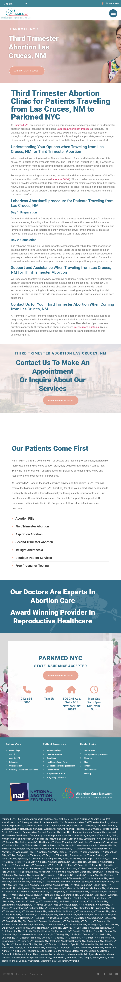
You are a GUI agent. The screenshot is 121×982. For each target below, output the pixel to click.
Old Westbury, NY (108, 875)
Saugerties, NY (95, 861)
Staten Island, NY (28, 842)
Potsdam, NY (74, 868)
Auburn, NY (7, 947)
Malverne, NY (86, 894)
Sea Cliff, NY (32, 861)
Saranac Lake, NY (24, 865)
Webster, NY (22, 848)
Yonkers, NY (99, 842)
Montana (6, 957)
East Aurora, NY (63, 931)
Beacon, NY (110, 941)
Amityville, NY (53, 947)
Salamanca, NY (43, 865)
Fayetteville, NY (78, 924)
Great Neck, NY (82, 918)
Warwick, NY (8, 852)
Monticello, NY (9, 888)
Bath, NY (43, 944)
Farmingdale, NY (96, 924)
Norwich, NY (39, 878)
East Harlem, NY (45, 931)
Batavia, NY (55, 944)
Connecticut (8, 954)
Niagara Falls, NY (20, 881)
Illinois (36, 954)
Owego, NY (24, 875)
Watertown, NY (68, 848)
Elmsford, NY (22, 927)
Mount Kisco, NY (102, 885)
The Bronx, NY (46, 842)
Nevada (16, 957)
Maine (52, 954)
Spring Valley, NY (71, 858)
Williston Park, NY (15, 845)
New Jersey (45, 957)
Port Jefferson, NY (108, 868)
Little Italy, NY (70, 898)
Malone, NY (101, 894)
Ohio (80, 957)
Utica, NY (77, 852)
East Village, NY (85, 927)
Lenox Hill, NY (21, 901)
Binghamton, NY (94, 941)
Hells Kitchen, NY (67, 914)
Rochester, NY (21, 868)
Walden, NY (45, 852)
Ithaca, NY (71, 908)
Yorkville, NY (85, 842)
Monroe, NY (59, 888)
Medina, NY (27, 891)
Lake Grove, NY (99, 901)
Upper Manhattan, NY (66, 842)
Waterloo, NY (83, 848)
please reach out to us (86, 327)
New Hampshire (29, 957)
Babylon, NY (105, 944)
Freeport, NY (103, 921)
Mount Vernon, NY (83, 885)
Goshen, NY (97, 918)
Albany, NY (110, 947)
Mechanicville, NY (43, 891)
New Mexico (58, 957)
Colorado (104, 950)
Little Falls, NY (85, 898)
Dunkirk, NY (79, 931)
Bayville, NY (8, 944)
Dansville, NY (8, 934)
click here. (64, 819)
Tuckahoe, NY (37, 855)
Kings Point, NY (91, 904)
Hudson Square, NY (36, 911)
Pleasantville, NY (28, 871)
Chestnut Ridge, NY (30, 937)
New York (71, 957)
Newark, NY (53, 881)
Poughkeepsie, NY (56, 868)
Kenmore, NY (107, 904)
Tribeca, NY (62, 855)
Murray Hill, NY (65, 885)
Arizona (83, 950)
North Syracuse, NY (97, 878)
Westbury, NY (68, 845)
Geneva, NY (45, 921)
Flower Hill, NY (23, 924)
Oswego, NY (38, 875)
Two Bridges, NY (20, 855)
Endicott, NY (8, 927)
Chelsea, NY (61, 937)
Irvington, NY (102, 908)
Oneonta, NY (66, 875)
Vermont (13, 960)
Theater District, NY (97, 855)
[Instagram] (110, 974)
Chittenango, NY (10, 937)
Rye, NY (72, 865)
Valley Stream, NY (61, 852)
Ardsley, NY (21, 947)
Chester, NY (47, 937)
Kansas (44, 954)
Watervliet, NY (51, 848)
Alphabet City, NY (70, 947)
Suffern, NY (39, 858)
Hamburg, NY (42, 918)
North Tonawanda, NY (74, 878)
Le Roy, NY (36, 901)
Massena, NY (96, 891)
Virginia (22, 960)
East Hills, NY (29, 931)
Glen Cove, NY (30, 921)
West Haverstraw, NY (87, 845)
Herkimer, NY (33, 914)
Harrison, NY (12, 918)
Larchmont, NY (66, 901)
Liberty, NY (7, 901)
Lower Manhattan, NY (17, 898)
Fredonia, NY (8, 924)
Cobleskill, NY (103, 934)
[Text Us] (49, 689)
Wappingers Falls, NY (27, 852)
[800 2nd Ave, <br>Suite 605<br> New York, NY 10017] (72, 689)
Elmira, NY (56, 927)
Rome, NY (97, 865)
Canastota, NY (106, 937)
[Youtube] (116, 974)
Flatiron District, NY (59, 924)
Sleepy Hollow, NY (15, 861)
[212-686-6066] (27, 689)
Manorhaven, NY (20, 894)
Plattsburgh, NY (46, 871)
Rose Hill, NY (84, 865)
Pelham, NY (98, 871)
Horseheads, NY (88, 911)
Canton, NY (92, 937)
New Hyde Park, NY (22, 885)
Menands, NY (13, 891)
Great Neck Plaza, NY (61, 918)
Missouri (111, 954)
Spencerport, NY (90, 858)
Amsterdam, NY (36, 947)
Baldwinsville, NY (89, 944)
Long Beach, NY (38, 898)
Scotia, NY (45, 861)
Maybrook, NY (61, 891)
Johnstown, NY (21, 908)
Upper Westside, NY (93, 852)
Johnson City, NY (39, 908)
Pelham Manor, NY (80, 871)
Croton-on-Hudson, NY (28, 934)
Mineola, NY (73, 888)
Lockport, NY (54, 898)
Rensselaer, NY (38, 868)
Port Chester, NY (10, 871)
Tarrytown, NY (9, 858)
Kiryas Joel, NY (44, 904)
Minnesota (100, 954)
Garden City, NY (75, 921)
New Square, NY (84, 881)
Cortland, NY (48, 934)
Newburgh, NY (38, 881)
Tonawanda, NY (78, 855)
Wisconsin (63, 960)
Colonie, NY (75, 934)
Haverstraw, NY (85, 914)
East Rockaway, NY (104, 927)
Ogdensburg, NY (10, 878)
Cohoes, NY (89, 934)
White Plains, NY (51, 845)
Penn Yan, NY (63, 871)
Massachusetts (75, 954)
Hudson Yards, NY (15, 911)
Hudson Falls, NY (56, 911)
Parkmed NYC (21, 125)
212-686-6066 (27, 700)
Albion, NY (97, 947)
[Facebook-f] (104, 974)
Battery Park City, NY (26, 944)
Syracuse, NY (25, 858)
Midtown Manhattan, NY (92, 888)
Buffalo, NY (27, 941)
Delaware (20, 954)
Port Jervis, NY (89, 868)
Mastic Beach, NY (79, 891)
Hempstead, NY (49, 914)
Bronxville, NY (41, 941)
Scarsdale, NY (79, 861)
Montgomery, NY (26, 888)
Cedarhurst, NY (77, 937)
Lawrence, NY (50, 901)
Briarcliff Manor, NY (75, 941)
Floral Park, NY (40, 924)
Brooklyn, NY (75, 838)
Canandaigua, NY (11, 941)
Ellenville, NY (69, 927)
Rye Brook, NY (59, 865)
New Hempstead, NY (45, 885)
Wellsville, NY (8, 848)
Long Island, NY (92, 838)
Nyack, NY (26, 878)
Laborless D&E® (60, 179)
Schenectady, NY (61, 861)
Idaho (29, 954)
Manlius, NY (36, 894)
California (93, 950)
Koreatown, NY (28, 904)
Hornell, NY (103, 911)
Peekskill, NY (111, 871)
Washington (34, 960)
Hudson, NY (72, 911)
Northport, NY (54, 878)
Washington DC (49, 960)
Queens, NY (12, 842)
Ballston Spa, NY (70, 944)
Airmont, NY (8, 950)
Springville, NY (53, 858)
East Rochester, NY (11, 931)
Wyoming (74, 960)
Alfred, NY (86, 947)
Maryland (61, 954)
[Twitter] (98, 974)
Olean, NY (93, 875)
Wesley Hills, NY (108, 845)
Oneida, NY (80, 875)
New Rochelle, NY (104, 881)
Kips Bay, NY (60, 904)
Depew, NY (110, 931)
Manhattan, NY (51, 894)
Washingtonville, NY (102, 848)
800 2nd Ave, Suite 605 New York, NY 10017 (72, 704)
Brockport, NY (56, 941)
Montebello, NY (44, 888)
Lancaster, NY (82, 901)
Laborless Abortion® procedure (74, 128)
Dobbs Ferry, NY (94, 931)
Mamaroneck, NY (69, 894)
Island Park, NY (86, 908)
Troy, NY (50, 855)
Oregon (87, 957)
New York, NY (68, 881)
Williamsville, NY (33, 845)
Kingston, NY (75, 904)
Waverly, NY (36, 848)
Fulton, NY (90, 921)
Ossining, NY (52, 875)
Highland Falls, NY (15, 914)
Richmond (20, 950)
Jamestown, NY (57, 908)
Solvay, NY (106, 858)
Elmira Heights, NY (39, 927)
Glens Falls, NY (13, 921)
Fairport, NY (112, 924)
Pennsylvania (99, 957)
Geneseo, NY (59, 921)
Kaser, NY (7, 908)
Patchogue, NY (9, 875)
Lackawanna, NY (10, 904)
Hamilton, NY (27, 918)
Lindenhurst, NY (102, 898)
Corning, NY (62, 934)
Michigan (89, 954)
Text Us (49, 699)
